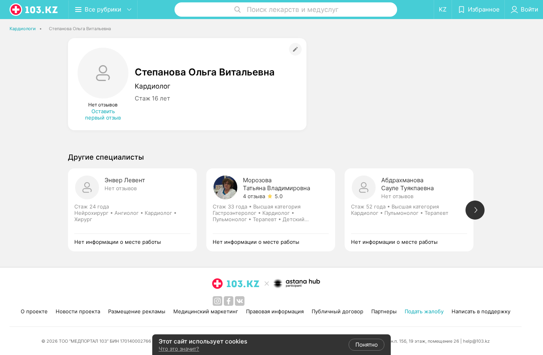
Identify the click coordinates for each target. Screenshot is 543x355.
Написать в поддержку (481, 311)
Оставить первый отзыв (103, 114)
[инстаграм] (217, 301)
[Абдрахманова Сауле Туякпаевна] (414, 209)
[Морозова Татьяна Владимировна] (275, 209)
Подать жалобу (424, 311)
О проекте (34, 311)
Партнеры (384, 311)
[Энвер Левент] (137, 209)
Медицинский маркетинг (205, 311)
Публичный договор (337, 311)
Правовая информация (275, 311)
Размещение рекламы (136, 311)
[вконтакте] (239, 301)
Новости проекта (78, 311)
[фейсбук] (228, 301)
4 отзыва (254, 196)
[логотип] (34, 9)
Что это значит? (179, 348)
